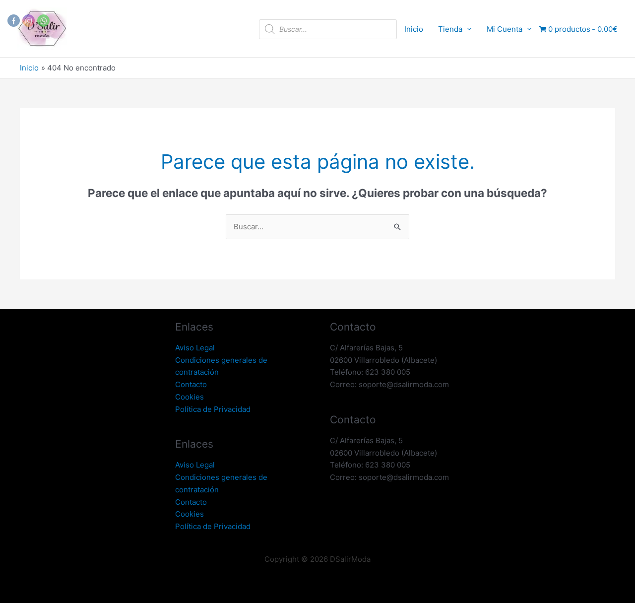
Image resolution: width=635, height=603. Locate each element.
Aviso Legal (195, 347)
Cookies (189, 397)
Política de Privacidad (213, 409)
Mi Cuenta (504, 29)
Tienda (450, 29)
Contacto (191, 384)
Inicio (413, 29)
